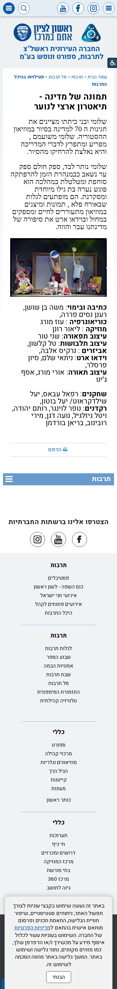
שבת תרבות (58, 674)
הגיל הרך (58, 771)
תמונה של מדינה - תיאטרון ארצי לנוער (70, 102)
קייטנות (59, 780)
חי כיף (58, 844)
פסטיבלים (58, 578)
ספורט (58, 745)
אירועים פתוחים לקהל (58, 604)
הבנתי (58, 977)
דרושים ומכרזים (58, 853)
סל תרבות (58, 77)
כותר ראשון (58, 800)
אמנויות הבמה (58, 666)
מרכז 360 (58, 879)
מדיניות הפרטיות (32, 928)
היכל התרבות (58, 613)
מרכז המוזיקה (59, 861)
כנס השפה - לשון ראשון (58, 587)
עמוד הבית (97, 77)
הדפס (54, 450)
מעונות (58, 788)
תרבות (77, 77)
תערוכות (59, 835)
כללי (58, 732)
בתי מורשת (58, 870)
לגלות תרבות (58, 648)
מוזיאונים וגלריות (58, 762)
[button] (108, 8)
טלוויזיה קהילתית (58, 701)
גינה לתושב (58, 888)
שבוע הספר (58, 657)
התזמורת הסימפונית (58, 692)
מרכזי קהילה (58, 753)
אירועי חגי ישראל (58, 595)
